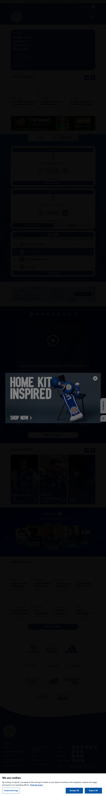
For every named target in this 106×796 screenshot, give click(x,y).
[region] (53, 784)
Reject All (93, 790)
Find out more (36, 785)
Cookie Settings (11, 790)
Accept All (74, 790)
